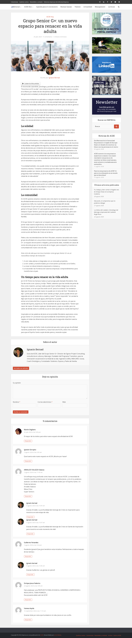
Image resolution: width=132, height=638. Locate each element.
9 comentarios (47, 37)
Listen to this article (31, 84)
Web (64, 402)
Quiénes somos (24, 2)
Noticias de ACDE (107, 136)
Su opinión (17, 383)
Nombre (16, 402)
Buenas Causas (66, 7)
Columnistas (14, 2)
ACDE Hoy (28, 7)
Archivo (110, 635)
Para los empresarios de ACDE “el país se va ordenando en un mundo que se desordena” (106, 173)
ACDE (41, 635)
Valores (77, 7)
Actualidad (87, 7)
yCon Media (57, 635)
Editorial (16, 7)
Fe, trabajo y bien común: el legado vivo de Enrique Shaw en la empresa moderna (106, 192)
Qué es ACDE (117, 635)
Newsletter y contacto (36, 2)
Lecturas (111, 7)
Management (100, 7)
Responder (28, 441)
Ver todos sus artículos (21, 368)
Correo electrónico (45, 402)
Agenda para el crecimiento (47, 7)
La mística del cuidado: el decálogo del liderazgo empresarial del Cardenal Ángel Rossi (106, 212)
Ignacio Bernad (54, 78)
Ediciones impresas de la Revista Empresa (56, 2)
